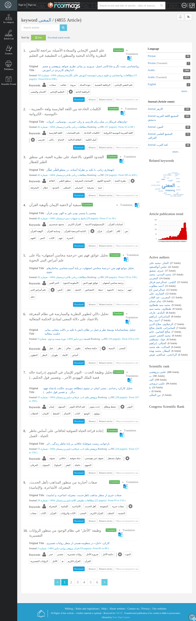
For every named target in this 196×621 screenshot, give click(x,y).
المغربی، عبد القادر (160, 297)
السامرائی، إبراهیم (160, 316)
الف (151, 379)
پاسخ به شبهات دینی (75, 218)
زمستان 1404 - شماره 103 (51, 75)
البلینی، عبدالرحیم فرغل (163, 282)
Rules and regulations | (88, 608)
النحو (177, 193)
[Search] (161, 5)
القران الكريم (157, 189)
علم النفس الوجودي (155, 185)
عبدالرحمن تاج (157, 289)
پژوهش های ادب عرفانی (84, 397)
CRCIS (119, 613)
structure (178, 190)
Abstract (92, 99)
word (178, 187)
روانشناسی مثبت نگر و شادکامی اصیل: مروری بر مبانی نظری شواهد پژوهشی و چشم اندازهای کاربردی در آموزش (90, 68)
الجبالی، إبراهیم (158, 343)
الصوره (157, 182)
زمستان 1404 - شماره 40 (51, 218)
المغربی (154, 278)
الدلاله (164, 177)
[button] (132, 54)
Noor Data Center (121, 617)
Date (39, 37)
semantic (160, 191)
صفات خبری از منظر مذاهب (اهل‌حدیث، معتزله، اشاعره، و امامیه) (84, 495)
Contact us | (133, 608)
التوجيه (163, 188)
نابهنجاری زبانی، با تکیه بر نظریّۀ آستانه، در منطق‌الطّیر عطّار (80, 169)
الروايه (169, 174)
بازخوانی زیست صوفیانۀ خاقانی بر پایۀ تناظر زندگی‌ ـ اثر (78, 443)
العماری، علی (157, 293)
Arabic (151, 70)
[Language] (184, 5)
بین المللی (155, 395)
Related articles (105, 99)
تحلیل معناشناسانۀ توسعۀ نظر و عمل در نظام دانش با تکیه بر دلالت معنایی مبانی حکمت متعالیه (90, 331)
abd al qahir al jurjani (175, 196)
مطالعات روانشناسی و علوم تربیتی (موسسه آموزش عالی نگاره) (99, 75)
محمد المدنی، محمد (160, 274)
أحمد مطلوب (156, 286)
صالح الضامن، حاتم (160, 331)
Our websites (159, 608)
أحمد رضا (154, 320)
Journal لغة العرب (158, 144)
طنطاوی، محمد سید (160, 308)
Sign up (32, 4)
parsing (178, 182)
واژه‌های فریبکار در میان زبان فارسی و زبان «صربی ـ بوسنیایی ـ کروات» (87, 121)
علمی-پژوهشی (158, 372)
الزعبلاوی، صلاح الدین (161, 324)
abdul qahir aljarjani (178, 195)
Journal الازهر (155, 109)
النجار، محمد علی (159, 263)
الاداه (168, 178)
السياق (165, 193)
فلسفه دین (84, 338)
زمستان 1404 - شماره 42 (51, 126)
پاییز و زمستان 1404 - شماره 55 (54, 397)
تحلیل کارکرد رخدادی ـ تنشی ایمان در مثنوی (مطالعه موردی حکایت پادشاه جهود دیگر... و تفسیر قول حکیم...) (87, 390)
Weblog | (69, 608)
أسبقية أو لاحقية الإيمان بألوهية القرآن (55, 205)
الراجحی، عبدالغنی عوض (163, 354)
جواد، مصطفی (157, 339)
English (152, 84)
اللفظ (163, 179)
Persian (152, 56)
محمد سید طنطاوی (160, 305)
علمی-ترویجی (157, 383)
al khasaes (174, 173)
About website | (117, 608)
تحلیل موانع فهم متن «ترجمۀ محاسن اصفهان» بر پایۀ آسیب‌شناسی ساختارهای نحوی (90, 270)
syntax (178, 179)
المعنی (45, 20)
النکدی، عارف (157, 312)
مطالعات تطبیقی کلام (83, 500)
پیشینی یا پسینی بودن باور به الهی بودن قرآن (71, 213)
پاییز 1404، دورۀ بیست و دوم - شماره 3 (58, 338)
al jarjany (177, 174)
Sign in (22, 4)
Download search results (59, 37)
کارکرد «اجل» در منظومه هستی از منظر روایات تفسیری (78, 543)
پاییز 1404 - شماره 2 (48, 548)
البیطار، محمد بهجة (160, 350)
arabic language (167, 175)
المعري (176, 175)
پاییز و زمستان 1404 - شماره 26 (54, 500)
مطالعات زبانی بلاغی (76, 126)
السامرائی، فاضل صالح (162, 328)
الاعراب (170, 180)
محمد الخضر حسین (160, 335)
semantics (168, 195)
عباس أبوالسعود (158, 266)
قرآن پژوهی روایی (69, 548)
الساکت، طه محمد (160, 347)
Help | (104, 608)
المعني (168, 186)
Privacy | (146, 608)
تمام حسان (155, 301)
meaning (170, 190)
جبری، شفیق (156, 270)
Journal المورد (155, 126)
